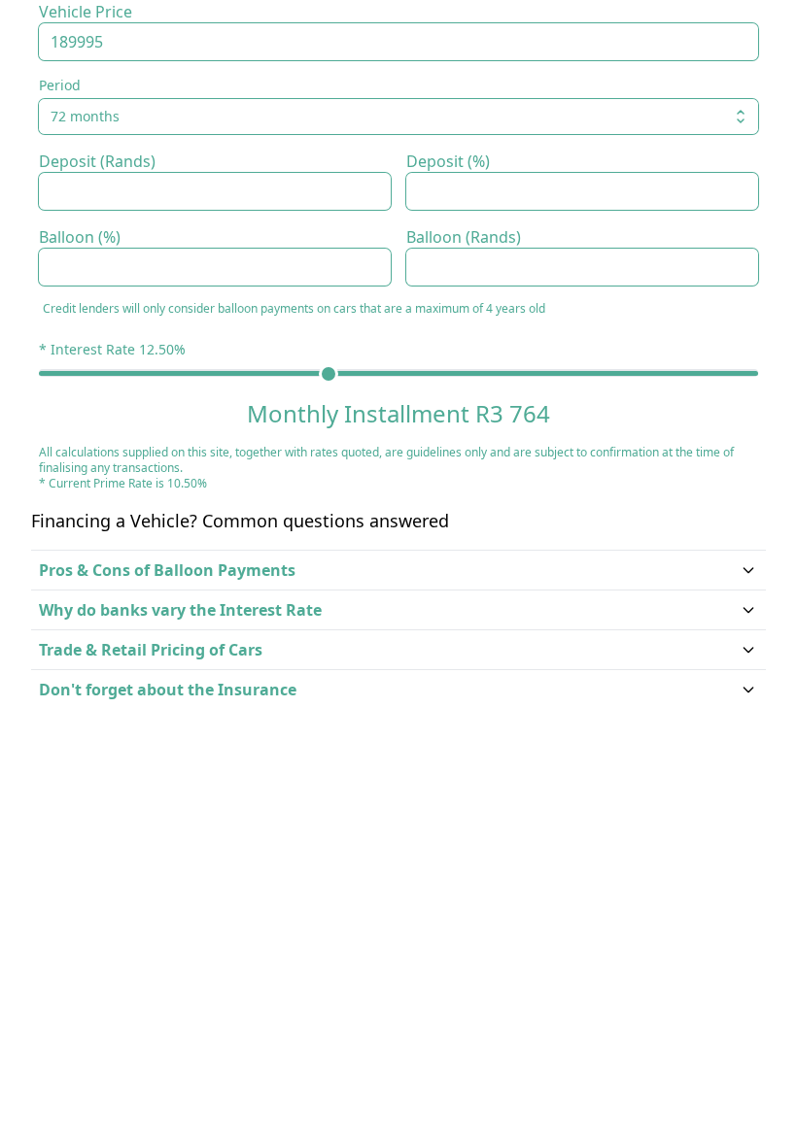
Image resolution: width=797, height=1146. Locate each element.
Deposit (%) (448, 161)
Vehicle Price (85, 11)
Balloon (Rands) (463, 237)
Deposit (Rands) (97, 161)
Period (60, 85)
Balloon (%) (80, 237)
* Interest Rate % (112, 349)
